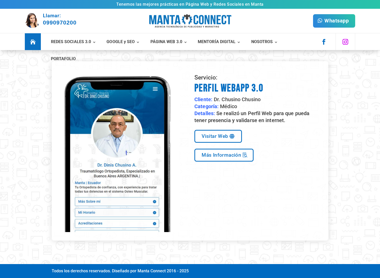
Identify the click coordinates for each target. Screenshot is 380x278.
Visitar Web (215, 136)
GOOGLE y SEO (121, 41)
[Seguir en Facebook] (324, 41)
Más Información (221, 155)
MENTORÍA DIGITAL (217, 41)
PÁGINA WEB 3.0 (166, 41)
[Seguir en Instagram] (345, 41)
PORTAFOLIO (63, 58)
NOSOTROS (262, 41)
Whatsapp (336, 21)
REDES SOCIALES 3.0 (71, 41)
